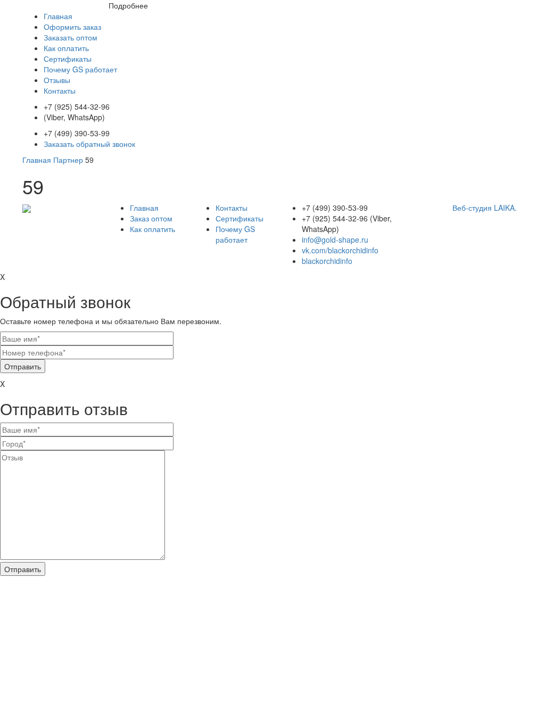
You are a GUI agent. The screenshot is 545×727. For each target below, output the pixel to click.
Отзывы (57, 80)
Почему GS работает (80, 69)
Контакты (60, 90)
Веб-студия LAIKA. (484, 207)
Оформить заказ (72, 26)
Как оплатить (66, 48)
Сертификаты (68, 58)
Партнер (68, 159)
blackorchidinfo (327, 260)
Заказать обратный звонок (89, 143)
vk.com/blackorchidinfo (340, 250)
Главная (58, 16)
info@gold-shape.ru (335, 239)
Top (519, 701)
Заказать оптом (70, 37)
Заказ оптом (151, 218)
